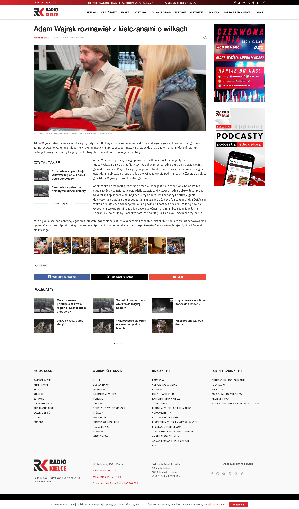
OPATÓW (97, 403)
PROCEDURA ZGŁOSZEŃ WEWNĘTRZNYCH (174, 422)
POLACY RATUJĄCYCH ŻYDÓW (226, 394)
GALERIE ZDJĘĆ (42, 412)
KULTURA (140, 12)
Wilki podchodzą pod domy (189, 322)
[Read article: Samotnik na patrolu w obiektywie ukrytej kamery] (41, 191)
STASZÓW (98, 431)
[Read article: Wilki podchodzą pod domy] (162, 326)
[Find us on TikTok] (258, 2)
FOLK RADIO (218, 384)
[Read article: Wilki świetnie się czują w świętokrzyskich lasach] (103, 326)
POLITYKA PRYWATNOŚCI (165, 417)
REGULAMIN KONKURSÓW (166, 426)
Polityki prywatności (215, 504)
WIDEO (37, 417)
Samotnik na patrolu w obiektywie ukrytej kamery (69, 189)
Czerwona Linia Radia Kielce (108, 483)
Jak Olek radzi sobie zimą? (70, 322)
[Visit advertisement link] (240, 63)
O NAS (259, 12)
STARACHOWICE (101, 426)
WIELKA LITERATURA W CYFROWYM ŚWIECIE (235, 403)
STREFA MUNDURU (44, 408)
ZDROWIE (180, 12)
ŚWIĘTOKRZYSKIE (43, 380)
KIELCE (97, 380)
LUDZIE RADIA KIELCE (164, 394)
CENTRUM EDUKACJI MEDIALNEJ (228, 380)
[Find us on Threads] (253, 2)
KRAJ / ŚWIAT (109, 12)
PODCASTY (217, 389)
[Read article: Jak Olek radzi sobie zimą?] (44, 326)
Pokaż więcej (61, 203)
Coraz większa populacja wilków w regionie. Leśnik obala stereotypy (68, 174)
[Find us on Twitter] (248, 2)
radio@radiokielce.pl (104, 470)
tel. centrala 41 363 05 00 (107, 477)
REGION (91, 12)
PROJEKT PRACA (220, 398)
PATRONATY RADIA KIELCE (166, 398)
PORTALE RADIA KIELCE (237, 12)
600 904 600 (131, 483)
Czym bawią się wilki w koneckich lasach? (190, 302)
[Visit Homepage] (47, 12)
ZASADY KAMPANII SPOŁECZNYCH (170, 440)
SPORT (125, 12)
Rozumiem (239, 504)
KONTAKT (157, 389)
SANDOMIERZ (100, 417)
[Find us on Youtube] (244, 2)
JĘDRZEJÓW (99, 389)
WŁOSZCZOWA (101, 436)
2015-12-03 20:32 (61, 38)
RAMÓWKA (158, 380)
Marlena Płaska (41, 38)
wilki (43, 265)
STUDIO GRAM (159, 403)
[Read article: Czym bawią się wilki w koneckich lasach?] (162, 305)
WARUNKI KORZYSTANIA (165, 436)
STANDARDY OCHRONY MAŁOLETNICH (172, 431)
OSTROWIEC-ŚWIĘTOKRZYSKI (109, 408)
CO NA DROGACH (161, 12)
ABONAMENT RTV (161, 412)
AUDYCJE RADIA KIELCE (164, 384)
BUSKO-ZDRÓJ (101, 384)
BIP (154, 445)
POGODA (214, 12)
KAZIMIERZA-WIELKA (104, 394)
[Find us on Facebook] (235, 2)
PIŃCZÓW (98, 412)
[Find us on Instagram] (239, 2)
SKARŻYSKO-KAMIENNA (106, 422)
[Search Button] (264, 2)
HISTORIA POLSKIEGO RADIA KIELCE (172, 408)
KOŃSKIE (98, 398)
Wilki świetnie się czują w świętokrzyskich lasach (131, 324)
